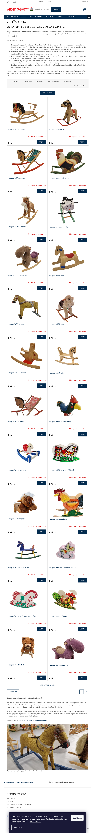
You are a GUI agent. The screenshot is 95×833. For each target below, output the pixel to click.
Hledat (56, 9)
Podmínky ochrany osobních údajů (19, 804)
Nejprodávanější (53, 81)
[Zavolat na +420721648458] (10, 2)
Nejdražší (39, 81)
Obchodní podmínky (14, 807)
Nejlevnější (28, 81)
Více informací (35, 821)
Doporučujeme (14, 81)
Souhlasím (77, 818)
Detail (41, 142)
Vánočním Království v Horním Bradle (33, 720)
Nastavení (17, 827)
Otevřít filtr (47, 93)
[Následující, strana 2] (81, 692)
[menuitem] (13, 17)
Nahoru (13, 691)
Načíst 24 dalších (47, 685)
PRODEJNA (39, 2)
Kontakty (51, 2)
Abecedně (67, 81)
